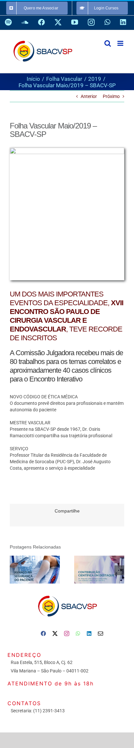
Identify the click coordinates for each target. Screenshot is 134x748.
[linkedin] (89, 633)
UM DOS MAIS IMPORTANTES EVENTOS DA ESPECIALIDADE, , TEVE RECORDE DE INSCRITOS (66, 316)
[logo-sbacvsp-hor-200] (67, 594)
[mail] (100, 633)
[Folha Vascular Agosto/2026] (35, 570)
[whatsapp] (78, 633)
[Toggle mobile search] (107, 43)
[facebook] (43, 633)
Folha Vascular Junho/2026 (90, 569)
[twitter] (55, 633)
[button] (15, 570)
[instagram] (66, 633)
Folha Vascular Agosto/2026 (26, 569)
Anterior (89, 96)
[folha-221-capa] (67, 149)
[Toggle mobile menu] (120, 43)
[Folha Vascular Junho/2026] (99, 570)
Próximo (111, 96)
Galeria (44, 569)
